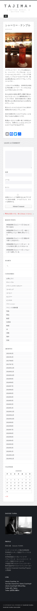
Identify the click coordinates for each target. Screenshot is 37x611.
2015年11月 (10, 415)
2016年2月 (9, 404)
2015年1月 (9, 451)
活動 (7, 333)
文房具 (8, 322)
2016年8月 (9, 382)
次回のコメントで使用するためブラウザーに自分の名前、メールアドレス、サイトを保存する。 (18, 199)
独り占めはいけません (25, 214)
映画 (7, 326)
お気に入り (10, 278)
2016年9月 (9, 379)
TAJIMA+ (18, 6)
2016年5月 (9, 393)
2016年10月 (10, 375)
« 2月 (6, 496)
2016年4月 (9, 397)
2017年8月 (9, 360)
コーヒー (9, 293)
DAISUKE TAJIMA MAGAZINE (11, 607)
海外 (7, 336)
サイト (7, 187)
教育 (7, 318)
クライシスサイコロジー (14, 286)
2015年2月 (9, 448)
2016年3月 (9, 400)
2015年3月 (9, 444)
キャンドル (10, 282)
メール (7, 180)
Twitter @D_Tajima (11, 588)
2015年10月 (10, 419)
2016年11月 (10, 371)
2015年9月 (9, 422)
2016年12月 (10, 368)
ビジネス (9, 300)
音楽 (7, 340)
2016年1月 (9, 408)
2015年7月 (9, 429)
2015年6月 (9, 433)
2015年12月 (10, 411)
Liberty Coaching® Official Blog (15, 586)
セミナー (9, 297)
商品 (7, 315)
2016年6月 (9, 389)
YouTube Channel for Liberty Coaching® (18, 583)
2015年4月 (9, 440)
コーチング (10, 289)
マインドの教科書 (12, 307)
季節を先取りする (10, 214)
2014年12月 (10, 455)
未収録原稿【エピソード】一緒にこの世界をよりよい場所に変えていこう (17, 232)
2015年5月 (9, 437)
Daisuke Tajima (28, 605)
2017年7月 (9, 364)
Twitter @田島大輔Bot (12, 590)
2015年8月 (9, 426)
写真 (7, 311)
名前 (6, 172)
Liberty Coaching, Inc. (12, 581)
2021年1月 (9, 357)
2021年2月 (9, 353)
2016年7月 (9, 386)
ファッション (10, 304)
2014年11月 (10, 458)
